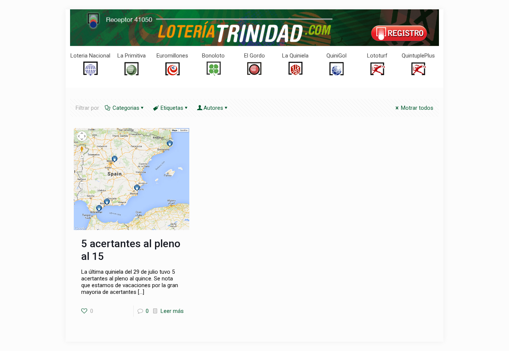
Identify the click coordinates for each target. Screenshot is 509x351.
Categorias (126, 108)
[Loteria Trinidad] (254, 27)
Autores (213, 108)
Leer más (172, 311)
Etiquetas (172, 108)
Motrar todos (417, 108)
